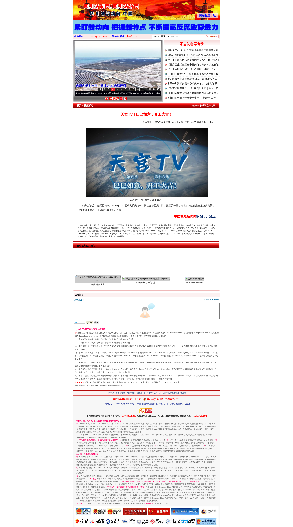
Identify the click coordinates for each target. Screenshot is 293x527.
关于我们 (110, 393)
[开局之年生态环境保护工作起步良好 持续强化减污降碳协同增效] (146, 30)
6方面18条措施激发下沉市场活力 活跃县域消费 (192, 55)
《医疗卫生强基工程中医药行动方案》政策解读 (193, 64)
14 (154, 89)
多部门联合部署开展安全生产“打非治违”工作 (191, 97)
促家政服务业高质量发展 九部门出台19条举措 (192, 78)
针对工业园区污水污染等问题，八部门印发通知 (193, 60)
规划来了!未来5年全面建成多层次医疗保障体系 (192, 50)
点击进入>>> (130, 36)
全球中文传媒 (98, 9)
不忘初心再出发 (192, 44)
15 (158, 89)
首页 (79, 105)
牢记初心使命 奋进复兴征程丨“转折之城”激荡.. (158, 93)
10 (137, 89)
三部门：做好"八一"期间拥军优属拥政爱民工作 (192, 74)
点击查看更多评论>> (210, 299)
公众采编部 (120, 393)
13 (150, 89)
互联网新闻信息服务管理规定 (122, 339)
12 (146, 89)
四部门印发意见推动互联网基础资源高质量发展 (193, 93)
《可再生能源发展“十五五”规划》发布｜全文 (191, 69)
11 (142, 89)
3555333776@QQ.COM (96, 36)
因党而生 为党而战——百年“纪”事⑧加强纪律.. (115, 93)
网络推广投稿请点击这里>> (204, 105)
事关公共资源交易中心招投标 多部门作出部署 (192, 83)
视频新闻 (88, 105)
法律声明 (130, 393)
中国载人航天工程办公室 (184, 122)
